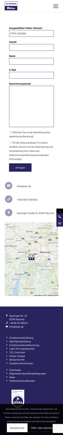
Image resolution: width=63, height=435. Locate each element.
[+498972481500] (59, 216)
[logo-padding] (26, 6)
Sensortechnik (17, 359)
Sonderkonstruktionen (21, 363)
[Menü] (54, 6)
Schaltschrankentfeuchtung (24, 345)
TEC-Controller (17, 352)
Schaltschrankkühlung (21, 337)
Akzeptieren (17, 427)
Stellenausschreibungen (22, 380)
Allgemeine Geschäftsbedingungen (27, 373)
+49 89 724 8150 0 (18, 322)
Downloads (15, 369)
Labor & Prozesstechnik (22, 348)
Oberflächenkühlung (20, 341)
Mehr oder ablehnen (42, 427)
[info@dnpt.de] (59, 223)
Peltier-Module (17, 355)
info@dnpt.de (16, 326)
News (12, 377)
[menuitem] (54, 6)
